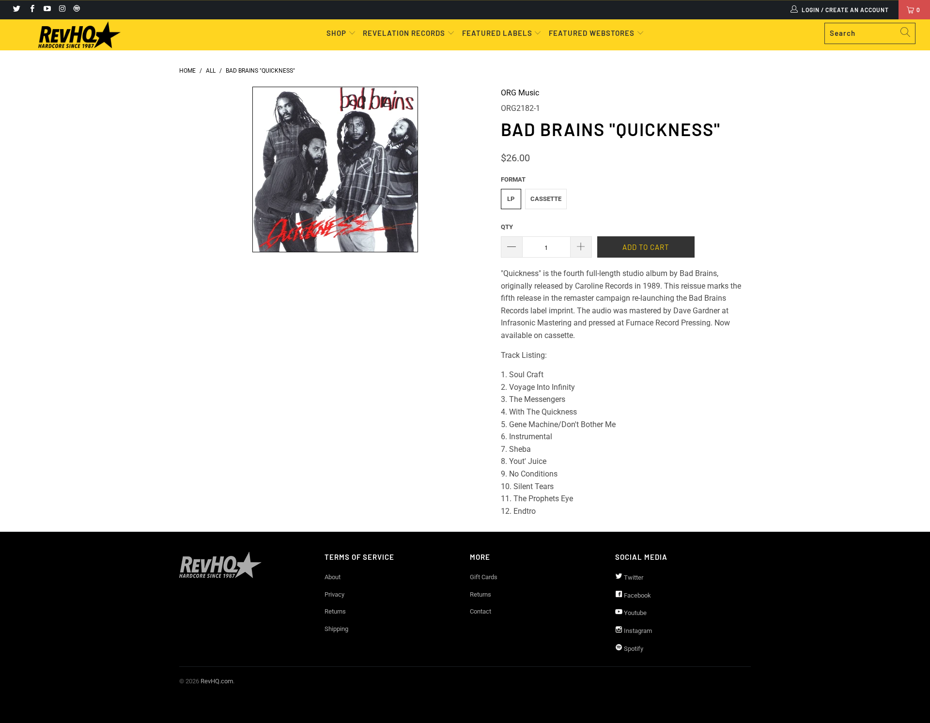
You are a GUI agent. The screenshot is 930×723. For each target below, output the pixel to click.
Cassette (545, 198)
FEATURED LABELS (497, 33)
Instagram (637, 630)
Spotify (632, 648)
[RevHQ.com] (79, 34)
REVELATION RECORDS (404, 33)
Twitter (632, 577)
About (333, 577)
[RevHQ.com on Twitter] (16, 9)
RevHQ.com (217, 681)
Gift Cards (483, 577)
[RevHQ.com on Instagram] (62, 9)
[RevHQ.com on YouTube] (47, 9)
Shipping (336, 628)
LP (510, 198)
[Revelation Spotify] (75, 9)
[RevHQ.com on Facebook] (31, 9)
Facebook (636, 595)
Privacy (334, 594)
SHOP (337, 33)
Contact (480, 611)
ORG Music (520, 92)
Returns (335, 611)
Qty (507, 227)
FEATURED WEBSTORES (592, 33)
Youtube (634, 612)
